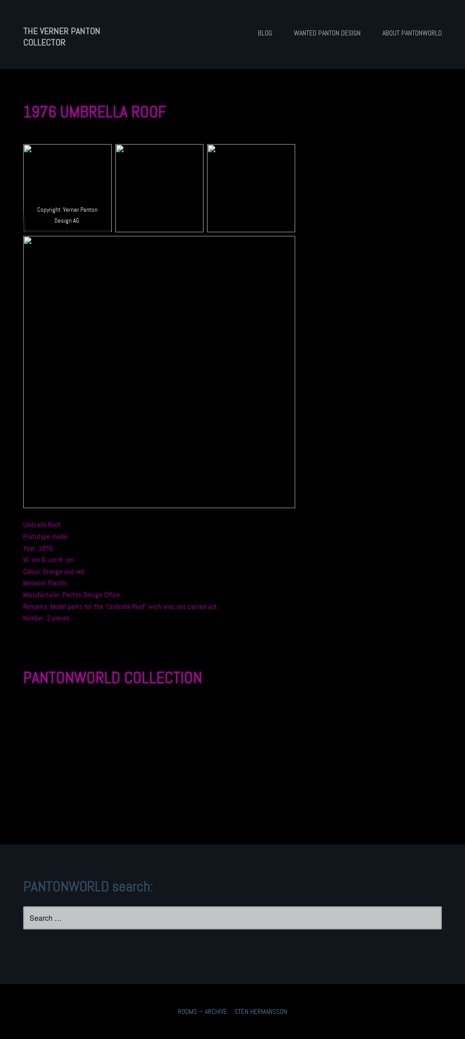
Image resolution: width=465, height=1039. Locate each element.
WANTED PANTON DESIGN (327, 33)
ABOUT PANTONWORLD (412, 33)
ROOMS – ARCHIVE (202, 1011)
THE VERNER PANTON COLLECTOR (61, 36)
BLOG (265, 33)
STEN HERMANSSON (260, 1011)
